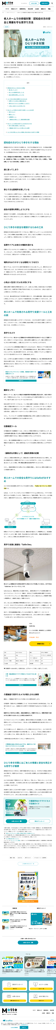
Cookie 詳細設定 (14, 1027)
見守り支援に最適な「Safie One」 (17, 125)
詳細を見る (40, 644)
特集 (49, 9)
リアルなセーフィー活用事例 (40, 857)
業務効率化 (23, 9)
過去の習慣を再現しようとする (16, 95)
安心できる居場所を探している (16, 92)
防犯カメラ (14, 9)
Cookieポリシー (24, 1024)
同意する (24, 1027)
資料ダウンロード (39, 821)
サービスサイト (24, 3)
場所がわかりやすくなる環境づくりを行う (19, 103)
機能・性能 (12, 857)
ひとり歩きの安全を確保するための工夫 (17, 99)
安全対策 (30, 9)
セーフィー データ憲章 (15, 840)
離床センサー (12, 114)
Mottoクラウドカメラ (11, 12)
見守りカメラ (12, 112)
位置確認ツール (12, 117)
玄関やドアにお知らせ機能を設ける (17, 101)
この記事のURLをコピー (27, 863)
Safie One (20, 857)
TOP (3, 12)
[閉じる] (53, 1023)
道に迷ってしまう (13, 90)
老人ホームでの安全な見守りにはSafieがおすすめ (19, 123)
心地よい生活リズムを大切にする (17, 106)
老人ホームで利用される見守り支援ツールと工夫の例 (20, 110)
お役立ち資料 (34, 3)
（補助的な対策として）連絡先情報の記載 (19, 119)
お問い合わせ (45, 3)
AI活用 (37, 9)
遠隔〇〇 (43, 9)
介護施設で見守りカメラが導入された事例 (19, 128)
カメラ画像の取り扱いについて (12, 838)
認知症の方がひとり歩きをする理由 (16, 88)
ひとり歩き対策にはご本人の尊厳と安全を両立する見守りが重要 (23, 132)
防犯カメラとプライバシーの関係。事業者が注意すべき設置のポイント (20, 833)
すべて (7, 9)
